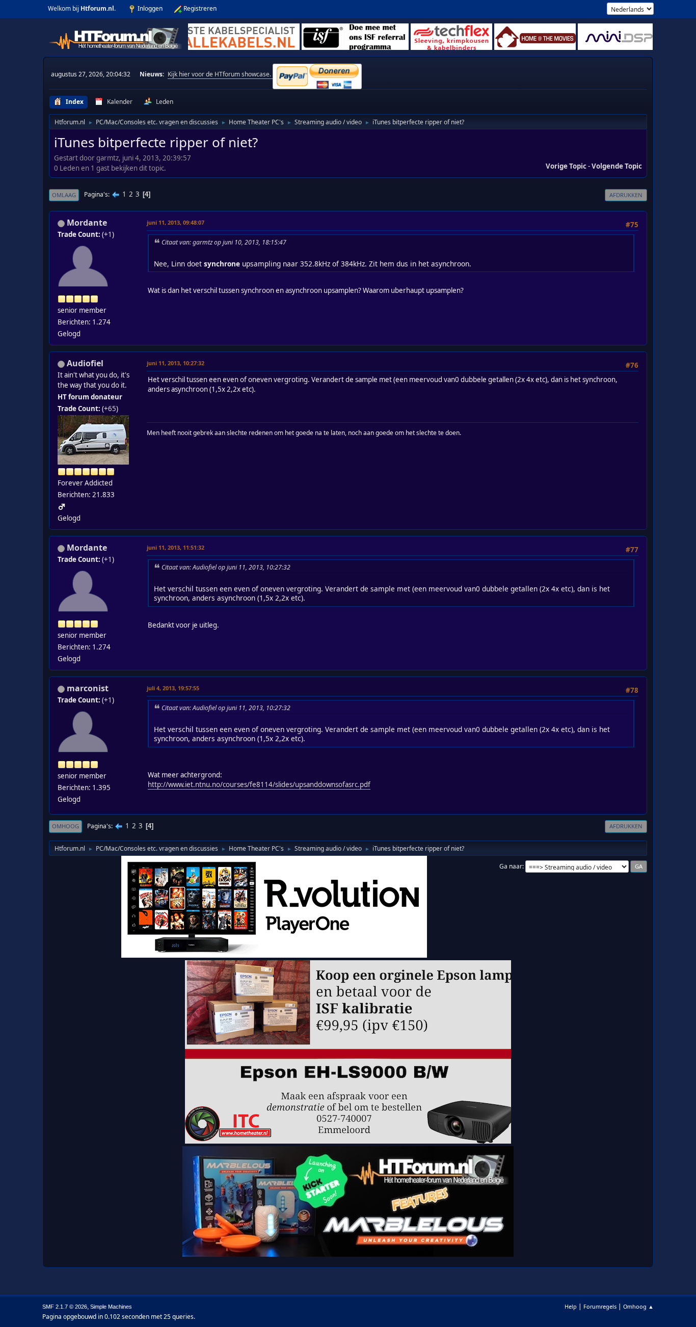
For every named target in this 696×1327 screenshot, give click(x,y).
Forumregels (600, 1306)
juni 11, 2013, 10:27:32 (175, 363)
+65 (110, 408)
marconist (88, 688)
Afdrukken (626, 195)
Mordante (87, 222)
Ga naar (510, 866)
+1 (108, 234)
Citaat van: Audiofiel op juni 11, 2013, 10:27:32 (226, 567)
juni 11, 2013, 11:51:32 (175, 547)
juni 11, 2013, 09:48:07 (175, 222)
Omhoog (65, 826)
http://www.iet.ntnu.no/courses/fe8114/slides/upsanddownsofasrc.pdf (259, 784)
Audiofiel (85, 363)
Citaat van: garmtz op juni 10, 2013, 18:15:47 (224, 242)
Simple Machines (111, 1307)
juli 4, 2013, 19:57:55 (173, 688)
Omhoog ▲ (638, 1306)
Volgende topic (617, 166)
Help (571, 1306)
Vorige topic (566, 166)
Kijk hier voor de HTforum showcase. (220, 74)
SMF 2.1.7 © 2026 (64, 1307)
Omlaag (64, 195)
